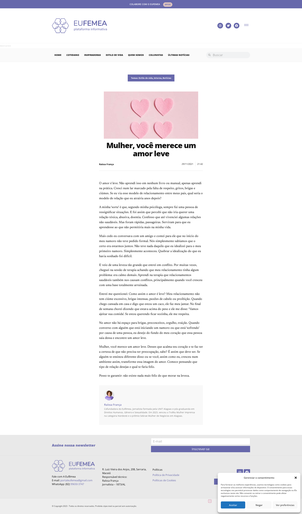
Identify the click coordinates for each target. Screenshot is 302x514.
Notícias (167, 78)
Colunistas (156, 54)
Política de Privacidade (166, 475)
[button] (295, 477)
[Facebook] (236, 25)
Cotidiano (72, 54)
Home (57, 54)
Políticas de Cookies (164, 480)
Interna (158, 78)
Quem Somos (136, 54)
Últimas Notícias (178, 54)
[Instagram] (220, 25)
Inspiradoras (92, 54)
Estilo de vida (114, 54)
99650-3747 (77, 484)
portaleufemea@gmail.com (76, 480)
